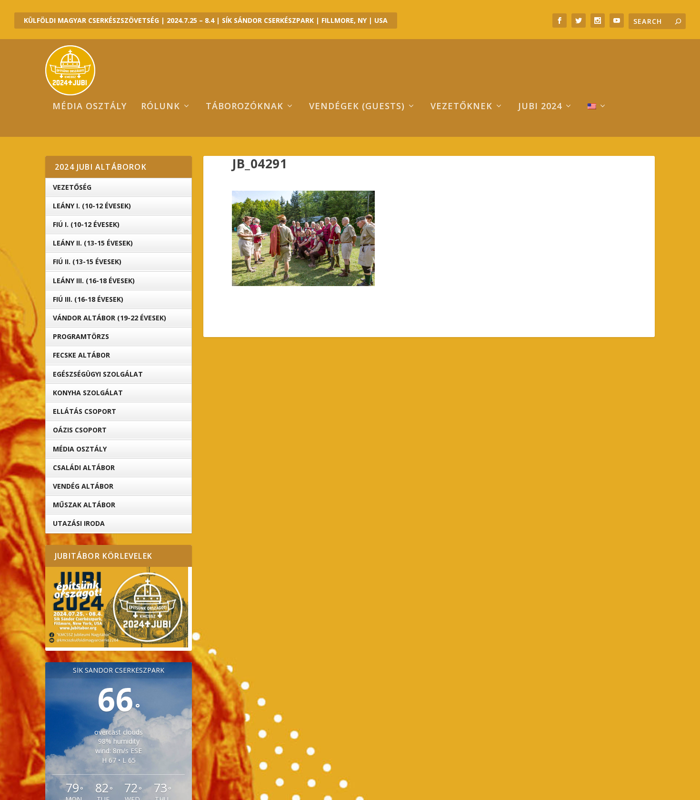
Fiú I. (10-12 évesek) (86, 224)
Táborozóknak (244, 107)
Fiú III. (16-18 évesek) (88, 299)
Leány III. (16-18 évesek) (94, 280)
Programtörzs (81, 336)
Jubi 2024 (540, 107)
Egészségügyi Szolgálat (98, 374)
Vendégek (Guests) (357, 107)
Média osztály (89, 107)
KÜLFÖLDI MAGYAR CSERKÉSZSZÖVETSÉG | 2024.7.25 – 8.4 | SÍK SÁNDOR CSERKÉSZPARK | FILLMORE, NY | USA (206, 20)
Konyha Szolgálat (88, 392)
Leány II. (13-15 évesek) (93, 242)
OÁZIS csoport (80, 429)
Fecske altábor (81, 354)
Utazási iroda (79, 523)
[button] (303, 238)
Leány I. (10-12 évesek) (92, 205)
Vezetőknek (461, 107)
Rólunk (160, 107)
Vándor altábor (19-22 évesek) (109, 317)
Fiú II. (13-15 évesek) (87, 261)
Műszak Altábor (84, 504)
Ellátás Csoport (84, 411)
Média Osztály (80, 448)
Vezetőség (72, 187)
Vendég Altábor (83, 486)
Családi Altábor (84, 467)
